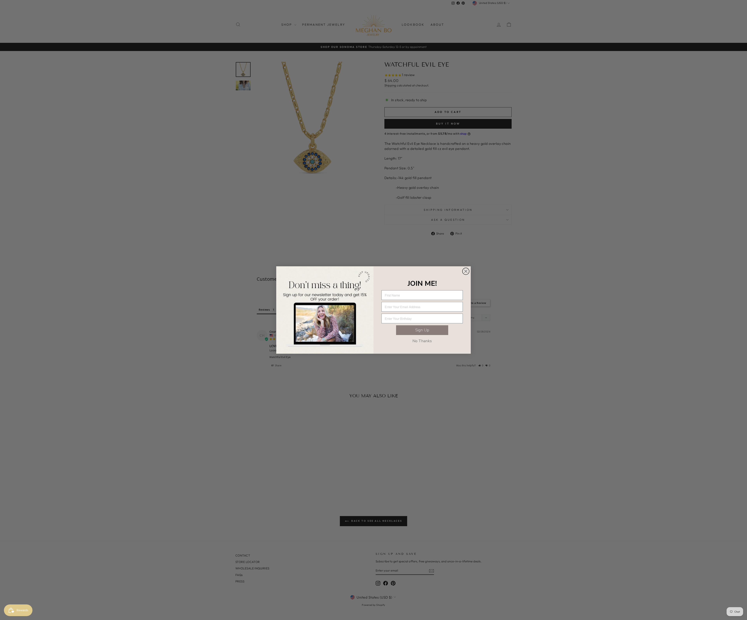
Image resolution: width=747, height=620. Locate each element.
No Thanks (422, 341)
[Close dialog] (465, 271)
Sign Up (422, 330)
